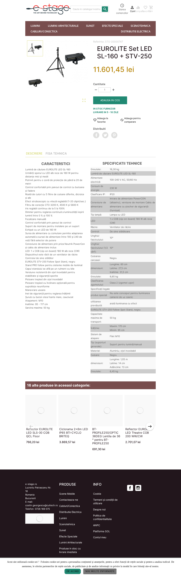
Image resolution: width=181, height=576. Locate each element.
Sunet (62, 530)
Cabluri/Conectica (69, 505)
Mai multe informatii (99, 571)
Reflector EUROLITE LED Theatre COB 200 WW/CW (138, 432)
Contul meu (99, 537)
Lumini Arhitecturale (70, 542)
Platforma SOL (101, 531)
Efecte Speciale (68, 536)
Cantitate (99, 84)
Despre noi (99, 509)
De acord (72, 571)
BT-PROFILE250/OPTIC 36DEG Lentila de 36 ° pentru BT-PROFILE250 (106, 436)
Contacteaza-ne (68, 499)
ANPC (96, 525)
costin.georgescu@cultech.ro (41, 505)
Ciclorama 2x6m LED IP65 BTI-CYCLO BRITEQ (73, 432)
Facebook (130, 488)
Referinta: (98, 41)
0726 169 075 (42, 508)
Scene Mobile (67, 493)
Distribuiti (99, 128)
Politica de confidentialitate (102, 517)
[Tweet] (105, 135)
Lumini (63, 518)
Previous (31, 426)
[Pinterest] (114, 135)
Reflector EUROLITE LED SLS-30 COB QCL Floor (39, 432)
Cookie (97, 493)
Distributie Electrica (70, 511)
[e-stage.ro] (34, 9)
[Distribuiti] (96, 135)
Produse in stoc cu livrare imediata (70, 550)
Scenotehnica (67, 524)
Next (150, 426)
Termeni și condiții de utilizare (105, 501)
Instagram (138, 488)
